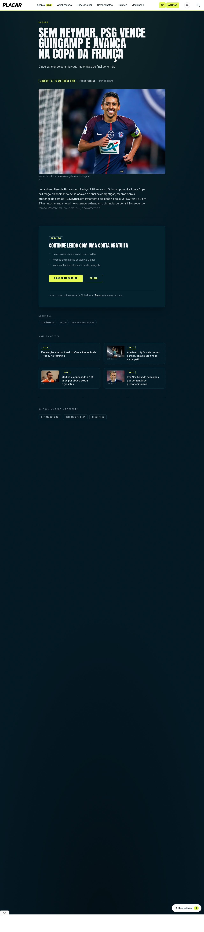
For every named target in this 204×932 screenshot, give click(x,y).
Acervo (44, 5)
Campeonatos (105, 5)
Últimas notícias (49, 417)
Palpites (122, 5)
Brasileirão (98, 417)
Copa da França (47, 322)
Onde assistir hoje (75, 417)
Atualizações (64, 5)
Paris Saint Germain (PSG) (83, 322)
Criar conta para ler (66, 278)
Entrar (94, 278)
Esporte (63, 322)
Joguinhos (138, 5)
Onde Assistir (84, 5)
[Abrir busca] (198, 5)
